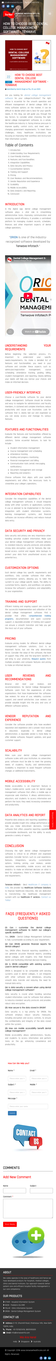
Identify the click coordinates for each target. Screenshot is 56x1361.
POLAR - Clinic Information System (18, 1308)
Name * (11, 1070)
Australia (37, 1341)
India (15, 1341)
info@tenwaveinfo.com (20, 1333)
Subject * (12, 1084)
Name (5, 1185)
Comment (8, 1196)
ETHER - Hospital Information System (20, 1302)
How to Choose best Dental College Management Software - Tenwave (26, 80)
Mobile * (33, 1084)
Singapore (25, 1341)
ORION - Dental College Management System (23, 1311)
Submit (12, 1113)
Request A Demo (52, 820)
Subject (33, 1185)
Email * (33, 1070)
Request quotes (39, 659)
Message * (12, 1098)
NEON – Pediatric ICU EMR (15, 1305)
